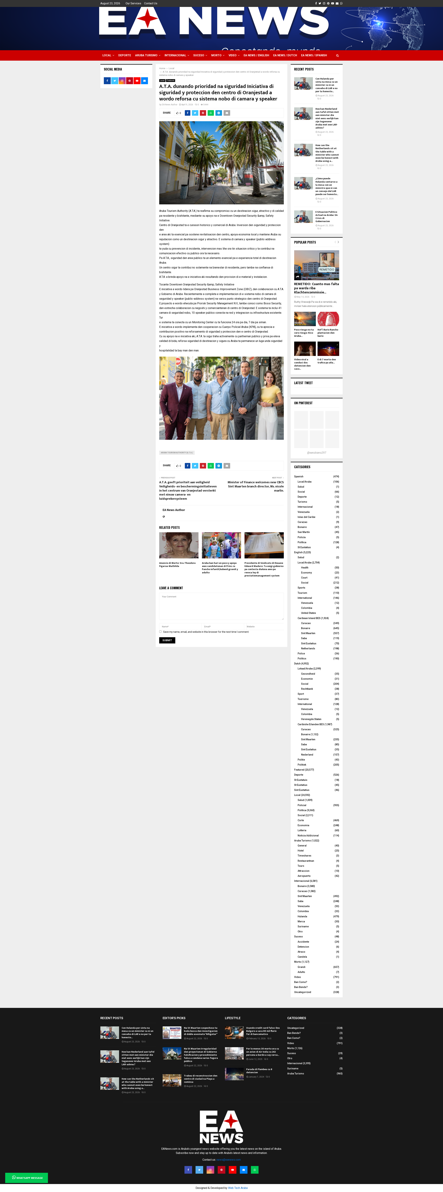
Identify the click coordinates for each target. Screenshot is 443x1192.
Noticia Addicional (308, 835)
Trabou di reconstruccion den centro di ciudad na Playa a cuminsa (200, 1079)
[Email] (243, 1170)
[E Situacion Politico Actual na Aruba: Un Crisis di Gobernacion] (303, 216)
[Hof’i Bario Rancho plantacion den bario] (328, 319)
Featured (170, 80)
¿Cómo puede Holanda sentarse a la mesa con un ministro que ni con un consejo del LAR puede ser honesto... (326, 186)
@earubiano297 (316, 452)
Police (301, 653)
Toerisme (303, 699)
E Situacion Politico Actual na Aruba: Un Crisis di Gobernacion (326, 216)
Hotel (301, 850)
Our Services (133, 3)
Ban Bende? (301, 987)
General (302, 845)
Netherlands (308, 648)
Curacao (306, 623)
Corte (301, 820)
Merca (301, 921)
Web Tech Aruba (238, 1188)
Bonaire (302, 527)
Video (233, 55)
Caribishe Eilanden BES (311, 724)
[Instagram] (210, 1170)
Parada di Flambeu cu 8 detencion (259, 1070)
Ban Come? (300, 982)
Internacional (175, 55)
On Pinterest (303, 403)
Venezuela (304, 512)
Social (301, 491)
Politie (301, 759)
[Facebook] (188, 1170)
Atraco (301, 951)
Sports (301, 587)
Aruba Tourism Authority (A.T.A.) (177, 453)
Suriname (303, 926)
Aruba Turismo (146, 55)
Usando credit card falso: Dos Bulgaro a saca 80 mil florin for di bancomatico (263, 1031)
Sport (301, 693)
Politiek (302, 764)
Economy (306, 572)
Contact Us (150, 3)
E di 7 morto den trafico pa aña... (327, 361)
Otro (300, 931)
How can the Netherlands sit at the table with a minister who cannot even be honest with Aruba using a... (327, 153)
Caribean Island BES (309, 618)
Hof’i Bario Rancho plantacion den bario (328, 333)
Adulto (301, 972)
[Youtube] (232, 1170)
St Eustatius (304, 547)
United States (308, 613)
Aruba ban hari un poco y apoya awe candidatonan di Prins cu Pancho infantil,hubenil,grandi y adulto (220, 568)
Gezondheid (308, 673)
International (305, 598)
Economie (307, 678)
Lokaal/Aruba (305, 668)
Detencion (303, 946)
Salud (301, 486)
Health (304, 567)
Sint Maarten (308, 633)
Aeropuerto (304, 876)
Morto (216, 55)
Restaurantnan (306, 860)
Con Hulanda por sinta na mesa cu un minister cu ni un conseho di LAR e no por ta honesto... (326, 85)
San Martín (304, 532)
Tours (301, 865)
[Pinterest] (221, 1170)
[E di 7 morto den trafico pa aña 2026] (328, 349)
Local (106, 55)
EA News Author (169, 104)
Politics (302, 658)
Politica (302, 810)
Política (302, 542)
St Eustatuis (300, 780)
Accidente (303, 941)
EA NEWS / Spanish (314, 55)
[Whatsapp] (255, 1170)
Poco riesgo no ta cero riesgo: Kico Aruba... (304, 333)
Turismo (302, 501)
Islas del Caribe (306, 517)
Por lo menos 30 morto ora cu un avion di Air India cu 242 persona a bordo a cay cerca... (262, 1052)
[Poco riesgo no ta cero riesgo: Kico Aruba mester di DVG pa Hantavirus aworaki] (305, 319)
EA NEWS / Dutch (285, 55)
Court (304, 577)
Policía (302, 537)
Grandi (301, 967)
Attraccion (303, 870)
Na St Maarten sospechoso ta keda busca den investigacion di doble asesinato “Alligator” (201, 1031)
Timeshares (304, 855)
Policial (302, 805)
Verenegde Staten (311, 719)
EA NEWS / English (256, 55)
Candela (302, 956)
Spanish (298, 476)
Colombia (306, 608)
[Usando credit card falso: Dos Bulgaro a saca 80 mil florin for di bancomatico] (234, 1032)
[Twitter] (199, 1170)
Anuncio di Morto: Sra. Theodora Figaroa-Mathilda (177, 564)
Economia (303, 825)
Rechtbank (307, 688)
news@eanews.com (228, 1159)
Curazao (302, 522)
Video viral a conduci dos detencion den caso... (302, 364)
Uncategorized (302, 992)
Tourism (302, 592)
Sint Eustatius (308, 643)
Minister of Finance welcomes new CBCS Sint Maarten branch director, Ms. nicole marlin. (256, 486)
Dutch (297, 663)
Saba (304, 638)
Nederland (307, 754)
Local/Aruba (304, 481)
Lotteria (302, 830)
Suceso (198, 55)
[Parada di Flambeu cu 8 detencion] (234, 1074)
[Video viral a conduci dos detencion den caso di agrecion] (305, 349)
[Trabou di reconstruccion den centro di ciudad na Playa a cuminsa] (172, 1080)
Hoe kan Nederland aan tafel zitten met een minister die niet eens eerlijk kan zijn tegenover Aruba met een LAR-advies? (327, 118)
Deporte (124, 55)
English (298, 552)
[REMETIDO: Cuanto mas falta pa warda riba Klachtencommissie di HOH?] (316, 265)
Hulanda (302, 916)
